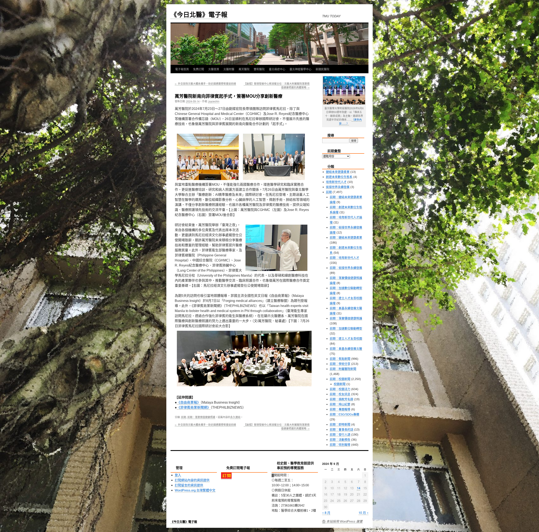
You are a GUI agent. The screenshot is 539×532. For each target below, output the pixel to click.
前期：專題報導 (340, 409)
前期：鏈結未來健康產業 (346, 237)
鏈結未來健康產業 (338, 171)
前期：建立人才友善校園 (346, 338)
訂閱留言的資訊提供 (189, 485)
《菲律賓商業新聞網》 (194, 407)
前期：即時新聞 (340, 424)
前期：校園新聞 (340, 379)
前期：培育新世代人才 (344, 257)
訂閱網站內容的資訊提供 (192, 480)
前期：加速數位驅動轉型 (346, 328)
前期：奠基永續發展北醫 (346, 348)
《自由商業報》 (188, 402)
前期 (183, 417)
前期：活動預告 (340, 439)
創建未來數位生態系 (339, 177)
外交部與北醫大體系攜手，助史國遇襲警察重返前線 (205, 83)
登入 (178, 475)
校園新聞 (340, 384)
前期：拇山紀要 (340, 404)
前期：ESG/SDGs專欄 (344, 414)
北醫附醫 (228, 69)
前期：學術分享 (340, 363)
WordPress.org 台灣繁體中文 (195, 490)
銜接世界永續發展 (338, 187)
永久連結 (235, 417)
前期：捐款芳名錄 (341, 399)
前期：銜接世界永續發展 (346, 267)
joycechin (213, 101)
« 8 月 (326, 512)
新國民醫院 (322, 69)
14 (358, 488)
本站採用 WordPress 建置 (344, 521)
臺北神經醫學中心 (300, 69)
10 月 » (363, 512)
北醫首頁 (213, 69)
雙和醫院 (259, 69)
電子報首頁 (182, 69)
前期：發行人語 (340, 434)
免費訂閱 (198, 69)
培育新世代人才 (336, 182)
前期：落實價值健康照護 (201, 417)
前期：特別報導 (340, 444)
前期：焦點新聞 (340, 358)
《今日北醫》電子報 (199, 14)
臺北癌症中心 (277, 69)
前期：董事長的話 (341, 429)
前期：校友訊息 (340, 394)
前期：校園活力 (340, 389)
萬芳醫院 (244, 69)
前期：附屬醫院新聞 (343, 369)
